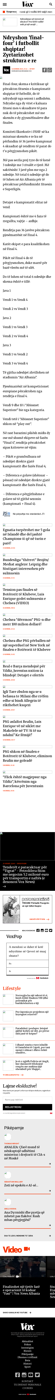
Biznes (27, 1350)
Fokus (27, 1344)
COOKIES (27, 1388)
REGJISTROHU (13, 1107)
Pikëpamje (28, 1354)
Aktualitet (27, 1341)
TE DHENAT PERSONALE (27, 1384)
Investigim (27, 1347)
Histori (27, 1363)
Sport (27, 1366)
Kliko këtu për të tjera (37, 919)
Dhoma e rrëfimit (27, 1357)
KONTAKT (27, 1381)
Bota (27, 1360)
